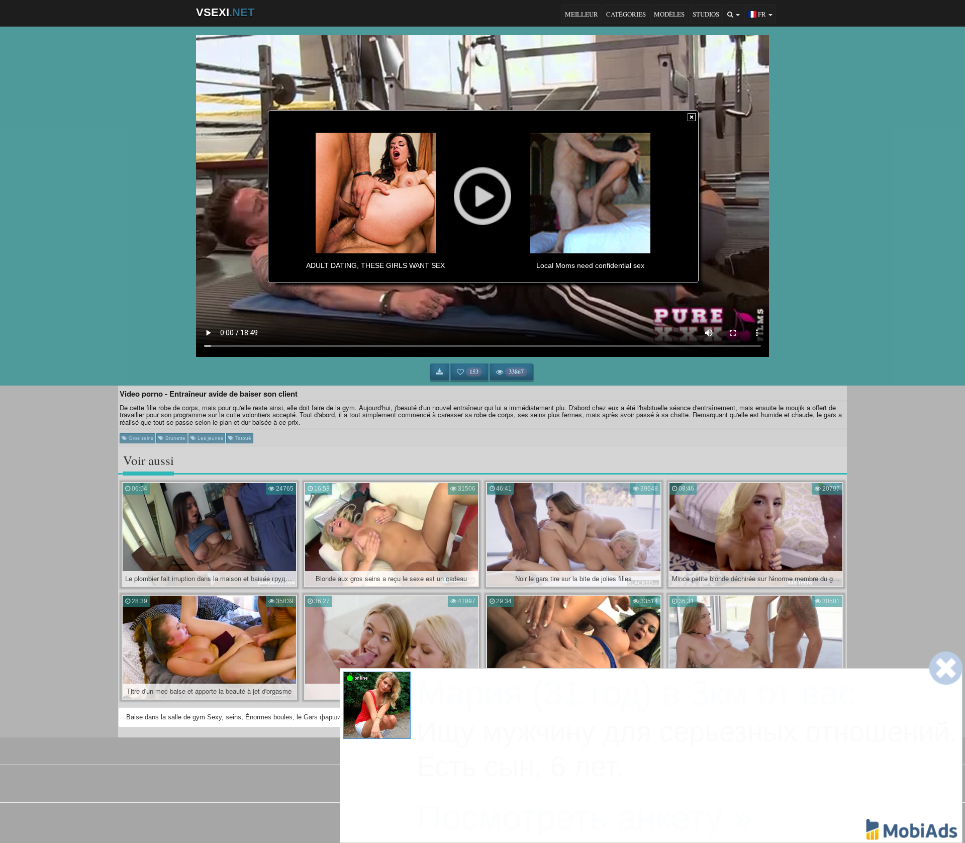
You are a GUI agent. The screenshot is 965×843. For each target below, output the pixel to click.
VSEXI (225, 12)
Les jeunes (209, 438)
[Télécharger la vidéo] (439, 372)
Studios (706, 14)
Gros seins (140, 438)
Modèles (669, 14)
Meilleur (581, 14)
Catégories (626, 14)
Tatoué (242, 438)
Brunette (174, 438)
